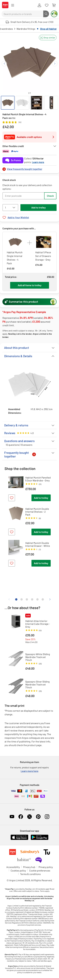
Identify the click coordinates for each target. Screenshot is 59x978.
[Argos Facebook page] (20, 816)
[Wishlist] (46, 5)
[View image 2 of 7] (22, 102)
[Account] (39, 5)
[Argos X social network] (29, 816)
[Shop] (12, 5)
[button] (47, 37)
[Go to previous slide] (4, 63)
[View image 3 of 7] (36, 102)
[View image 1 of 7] (7, 102)
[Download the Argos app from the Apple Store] (19, 839)
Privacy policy (46, 867)
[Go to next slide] (54, 63)
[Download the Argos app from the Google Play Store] (39, 839)
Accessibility (13, 867)
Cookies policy (18, 870)
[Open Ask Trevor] (54, 14)
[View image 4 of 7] (51, 102)
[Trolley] (53, 5)
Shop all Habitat (48, 28)
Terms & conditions (30, 874)
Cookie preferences (39, 870)
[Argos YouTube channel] (12, 816)
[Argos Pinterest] (38, 816)
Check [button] (50, 195)
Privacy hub (29, 867)
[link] (29, 168)
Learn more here (29, 771)
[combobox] (22, 14)
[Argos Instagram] (47, 816)
